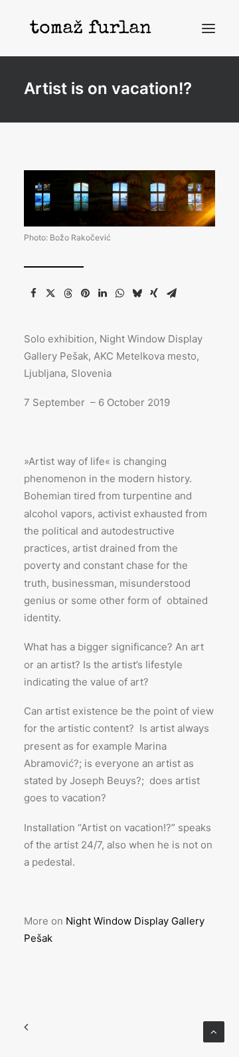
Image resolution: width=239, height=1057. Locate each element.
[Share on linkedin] (102, 293)
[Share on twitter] (50, 293)
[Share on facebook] (33, 293)
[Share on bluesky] (137, 293)
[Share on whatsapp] (119, 293)
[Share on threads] (68, 293)
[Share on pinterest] (85, 293)
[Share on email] (171, 293)
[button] (208, 28)
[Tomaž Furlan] (90, 28)
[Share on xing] (154, 293)
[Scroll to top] (213, 1031)
